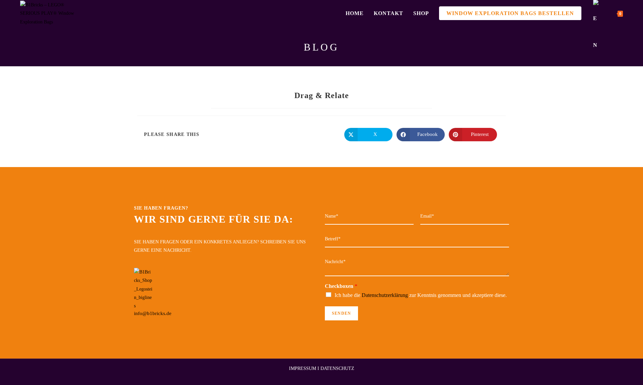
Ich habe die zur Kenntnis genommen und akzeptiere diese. (421, 295)
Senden (341, 313)
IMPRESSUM (302, 368)
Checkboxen (341, 286)
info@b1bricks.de (152, 313)
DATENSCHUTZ (337, 368)
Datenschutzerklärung (385, 295)
